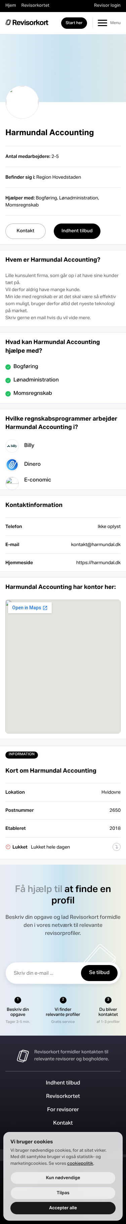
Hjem (10, 5)
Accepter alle (63, 1208)
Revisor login (107, 5)
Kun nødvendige (63, 1178)
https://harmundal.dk (98, 562)
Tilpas (62, 1193)
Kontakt (63, 1123)
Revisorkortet (35, 5)
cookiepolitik (80, 1163)
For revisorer (63, 1110)
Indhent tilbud (63, 1083)
